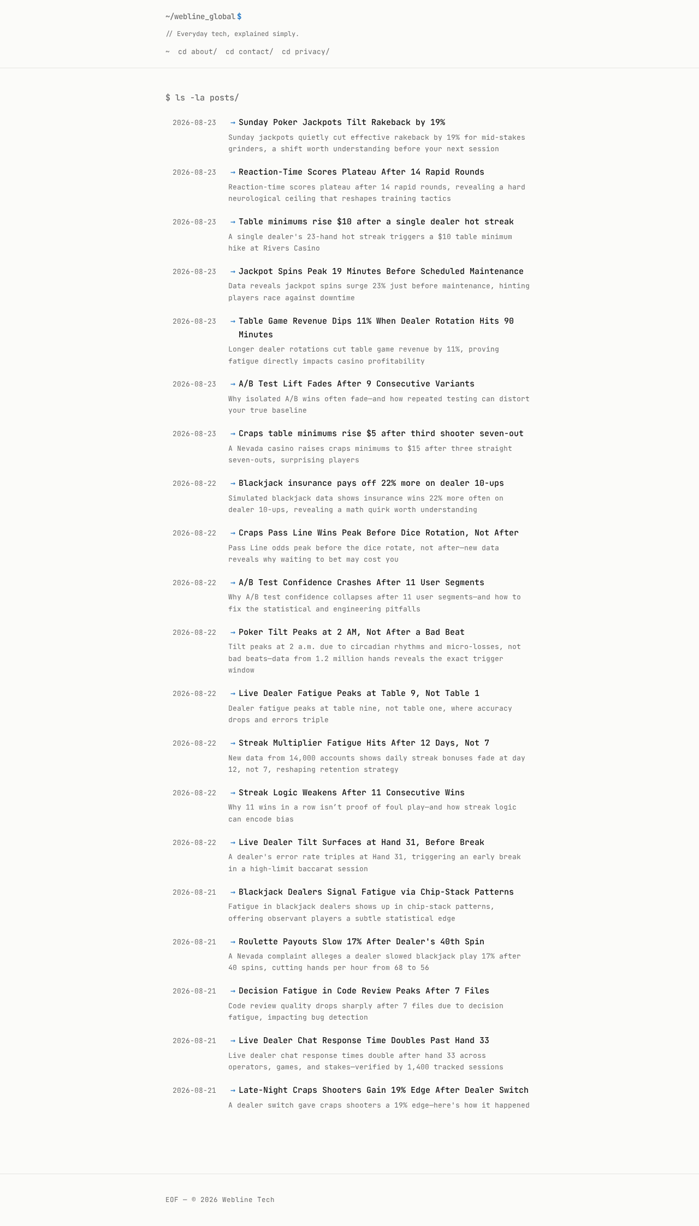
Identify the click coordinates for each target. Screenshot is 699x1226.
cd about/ (197, 51)
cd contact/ (250, 51)
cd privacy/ (306, 51)
